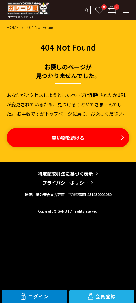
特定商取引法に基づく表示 (65, 173)
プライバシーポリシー (65, 182)
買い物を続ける (68, 137)
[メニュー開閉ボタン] (126, 10)
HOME (12, 27)
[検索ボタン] (86, 10)
